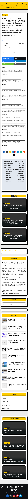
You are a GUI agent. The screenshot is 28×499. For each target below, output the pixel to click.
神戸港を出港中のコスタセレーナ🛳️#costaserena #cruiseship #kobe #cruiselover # (12, 237)
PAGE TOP (26, 483)
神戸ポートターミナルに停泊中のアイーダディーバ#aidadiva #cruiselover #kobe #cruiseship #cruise (13, 207)
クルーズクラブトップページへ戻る (10, 250)
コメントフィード (6, 405)
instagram (5, 15)
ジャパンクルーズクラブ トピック (14, 4)
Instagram (15, 35)
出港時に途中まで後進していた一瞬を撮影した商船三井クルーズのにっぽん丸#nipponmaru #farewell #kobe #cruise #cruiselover (14, 292)
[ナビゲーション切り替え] (2, 5)
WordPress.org (5, 408)
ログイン (4, 398)
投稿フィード (5, 401)
